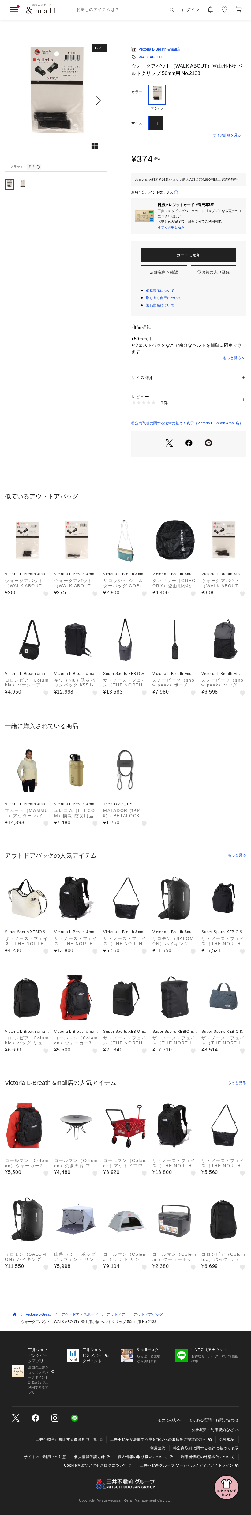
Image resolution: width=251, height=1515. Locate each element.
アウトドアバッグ (148, 1314)
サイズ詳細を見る (227, 135)
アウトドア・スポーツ (79, 1314)
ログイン (191, 10)
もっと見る (232, 358)
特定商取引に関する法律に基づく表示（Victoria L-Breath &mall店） (187, 423)
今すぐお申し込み (171, 227)
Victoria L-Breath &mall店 (160, 49)
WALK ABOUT (150, 57)
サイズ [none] (136, 123)
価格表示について (160, 290)
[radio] (157, 98)
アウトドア (116, 1314)
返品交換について (160, 305)
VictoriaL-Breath (39, 1314)
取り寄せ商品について (164, 298)
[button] (56, 100)
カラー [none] (136, 92)
